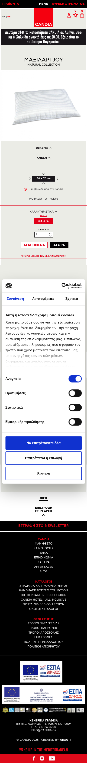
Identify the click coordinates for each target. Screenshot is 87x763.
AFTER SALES (43, 566)
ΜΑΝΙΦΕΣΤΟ (43, 543)
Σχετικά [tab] (71, 299)
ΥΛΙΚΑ (43, 553)
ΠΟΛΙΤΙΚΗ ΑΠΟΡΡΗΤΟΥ (43, 646)
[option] (43, 105)
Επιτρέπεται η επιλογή (43, 458)
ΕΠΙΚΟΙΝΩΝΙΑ (43, 557)
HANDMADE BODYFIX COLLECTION (43, 590)
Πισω (43, 498)
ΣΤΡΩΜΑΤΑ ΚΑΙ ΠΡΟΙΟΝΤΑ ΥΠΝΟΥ (43, 585)
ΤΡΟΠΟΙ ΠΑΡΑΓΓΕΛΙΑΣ (43, 623)
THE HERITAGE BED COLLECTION (43, 595)
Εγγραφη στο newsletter (43, 526)
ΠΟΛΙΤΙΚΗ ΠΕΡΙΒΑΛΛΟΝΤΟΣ (43, 642)
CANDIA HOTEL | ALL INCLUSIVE (43, 599)
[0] (75, 15)
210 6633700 (47, 727)
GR (8, 17)
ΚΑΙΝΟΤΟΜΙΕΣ (44, 548)
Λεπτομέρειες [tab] (43, 299)
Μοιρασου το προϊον (43, 198)
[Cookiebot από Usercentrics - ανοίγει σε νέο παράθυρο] (62, 286)
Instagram (42, 758)
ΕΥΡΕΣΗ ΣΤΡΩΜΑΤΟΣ (68, 4)
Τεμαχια (43, 229)
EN (4, 17)
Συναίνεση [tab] (15, 299)
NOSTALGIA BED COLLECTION (43, 604)
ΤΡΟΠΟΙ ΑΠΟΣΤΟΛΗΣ (44, 632)
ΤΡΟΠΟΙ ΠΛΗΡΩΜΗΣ (43, 628)
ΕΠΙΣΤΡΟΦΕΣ (43, 637)
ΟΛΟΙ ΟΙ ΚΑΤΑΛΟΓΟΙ (43, 609)
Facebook (33, 758)
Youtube (51, 758)
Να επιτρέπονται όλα (43, 443)
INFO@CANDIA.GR (43, 730)
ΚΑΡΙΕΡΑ (44, 562)
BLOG (43, 571)
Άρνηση (43, 473)
